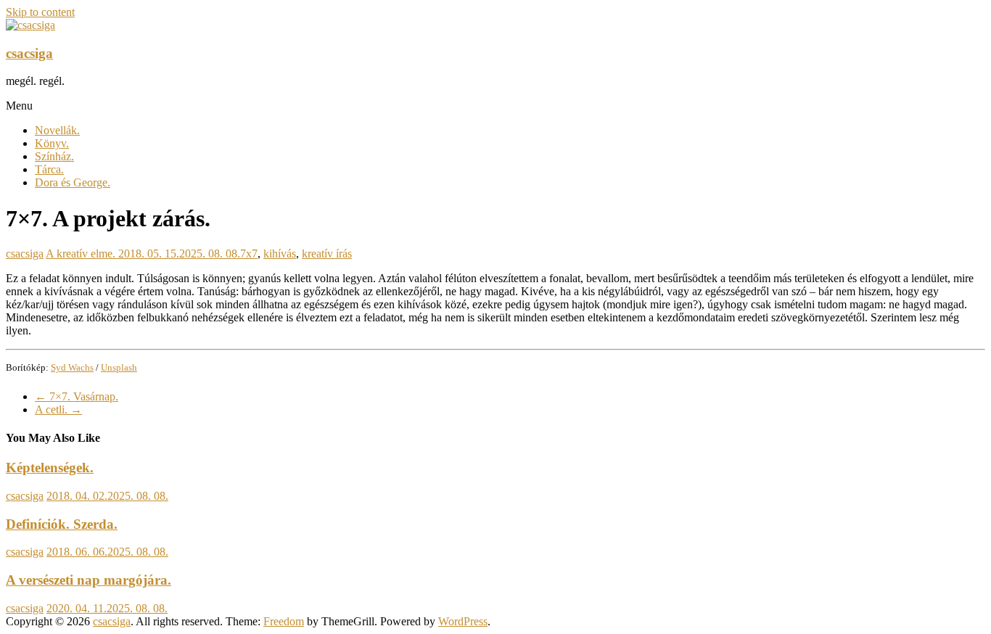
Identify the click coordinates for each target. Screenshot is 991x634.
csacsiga (29, 53)
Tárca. (49, 169)
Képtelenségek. (50, 467)
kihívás (279, 253)
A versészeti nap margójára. (88, 580)
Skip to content (40, 12)
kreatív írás (327, 253)
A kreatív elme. (80, 253)
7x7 (249, 253)
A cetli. (58, 409)
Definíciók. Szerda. (62, 524)
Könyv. (52, 143)
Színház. (54, 156)
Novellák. (57, 130)
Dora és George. (72, 182)
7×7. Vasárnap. (76, 396)
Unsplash (119, 367)
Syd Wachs (72, 367)
